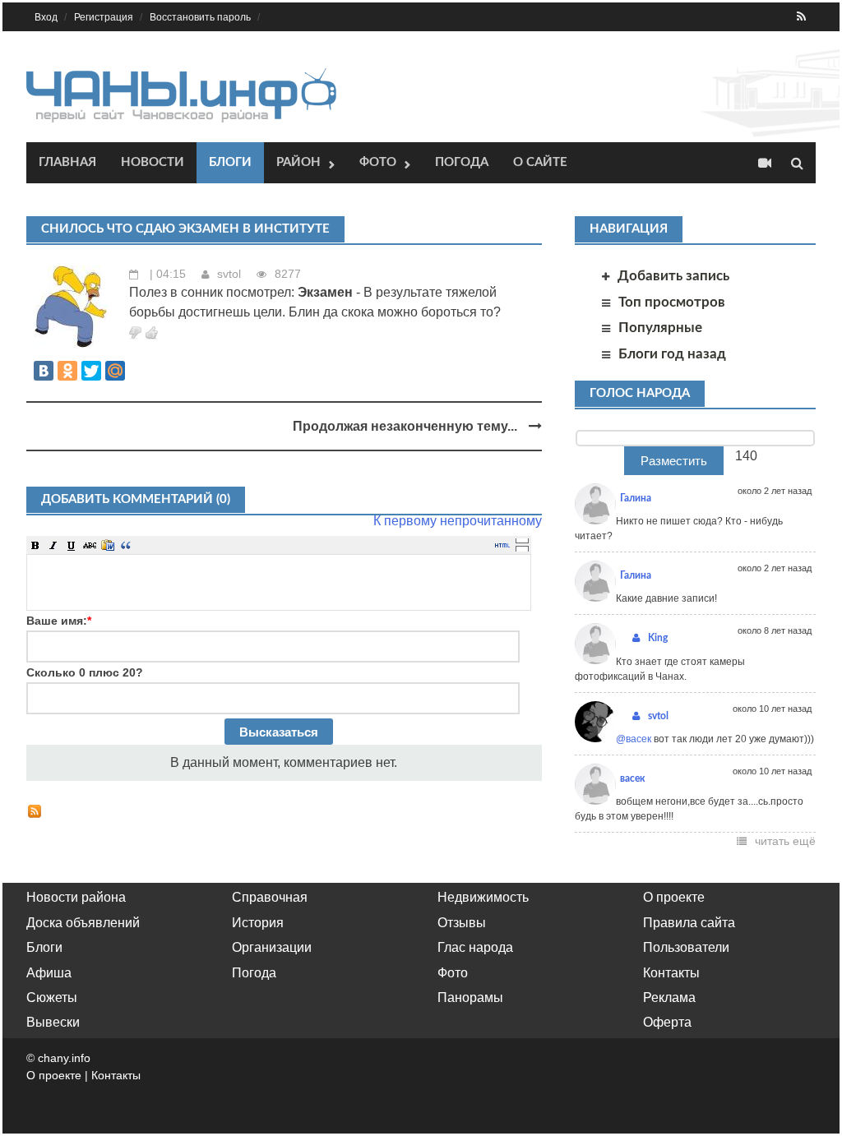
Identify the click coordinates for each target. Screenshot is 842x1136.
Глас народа (475, 947)
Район (298, 162)
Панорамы (470, 997)
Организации (272, 947)
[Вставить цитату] (126, 545)
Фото (377, 162)
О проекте (674, 897)
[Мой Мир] (115, 371)
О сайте (540, 162)
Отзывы (461, 923)
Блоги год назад (672, 354)
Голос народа (640, 393)
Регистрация (103, 17)
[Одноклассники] (67, 371)
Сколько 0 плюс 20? (84, 672)
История (258, 923)
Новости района (76, 897)
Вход (46, 17)
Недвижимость (483, 897)
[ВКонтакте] (43, 371)
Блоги (230, 162)
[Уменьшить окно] (522, 548)
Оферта (667, 1022)
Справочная (270, 897)
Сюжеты (51, 997)
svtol (229, 273)
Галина (635, 498)
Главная (67, 162)
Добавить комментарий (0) (135, 499)
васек (632, 778)
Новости (152, 162)
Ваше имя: (58, 620)
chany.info (64, 1057)
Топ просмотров (671, 302)
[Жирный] (35, 545)
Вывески (53, 1022)
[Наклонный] (53, 545)
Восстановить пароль (200, 17)
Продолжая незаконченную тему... (406, 426)
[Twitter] (91, 371)
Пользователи (686, 947)
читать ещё (785, 840)
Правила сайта (689, 923)
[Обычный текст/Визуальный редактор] (502, 545)
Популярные (660, 328)
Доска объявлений (83, 923)
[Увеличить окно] (522, 540)
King (658, 638)
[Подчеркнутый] (71, 545)
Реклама (669, 997)
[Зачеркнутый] (90, 545)
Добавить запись (673, 276)
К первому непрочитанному (457, 521)
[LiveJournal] (139, 371)
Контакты (671, 973)
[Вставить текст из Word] (108, 545)
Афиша (49, 973)
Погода (461, 162)
